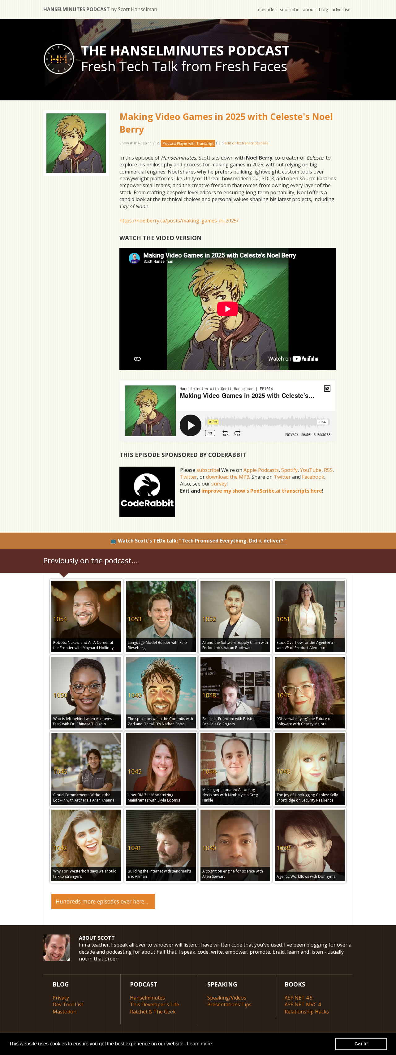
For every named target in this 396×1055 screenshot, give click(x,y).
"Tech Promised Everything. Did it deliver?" (232, 540)
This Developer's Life (154, 1004)
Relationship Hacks (307, 1011)
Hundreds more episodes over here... (102, 901)
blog (323, 9)
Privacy (61, 997)
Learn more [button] (199, 1043)
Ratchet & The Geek (153, 1011)
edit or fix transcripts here (247, 143)
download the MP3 (227, 476)
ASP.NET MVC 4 (303, 1004)
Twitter (188, 476)
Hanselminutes (147, 997)
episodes (267, 9)
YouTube (310, 470)
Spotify (289, 470)
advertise (341, 9)
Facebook (313, 476)
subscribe (289, 9)
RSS (328, 470)
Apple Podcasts (261, 470)
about (309, 9)
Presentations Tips (229, 1004)
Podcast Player (188, 143)
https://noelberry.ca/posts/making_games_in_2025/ (179, 220)
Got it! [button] (361, 1043)
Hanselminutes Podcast (100, 9)
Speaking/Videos (226, 997)
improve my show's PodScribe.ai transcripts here (261, 490)
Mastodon (64, 1011)
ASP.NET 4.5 (298, 997)
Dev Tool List (68, 1004)
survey (219, 483)
